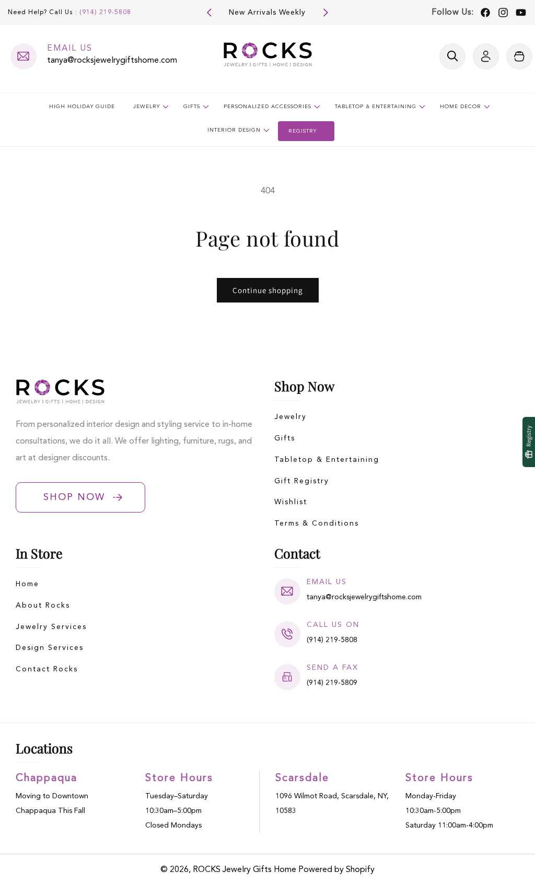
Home (27, 584)
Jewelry (290, 417)
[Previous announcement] (209, 12)
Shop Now (74, 497)
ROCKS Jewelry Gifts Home (244, 870)
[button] (452, 56)
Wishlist (290, 502)
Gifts (284, 438)
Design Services (50, 648)
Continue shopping (267, 290)
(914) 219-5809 (332, 683)
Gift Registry (301, 481)
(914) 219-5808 (105, 12)
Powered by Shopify (336, 870)
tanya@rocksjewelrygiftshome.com (112, 60)
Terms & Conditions (316, 523)
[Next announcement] (325, 12)
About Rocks (43, 605)
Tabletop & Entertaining (326, 459)
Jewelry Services (51, 627)
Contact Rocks (47, 669)
